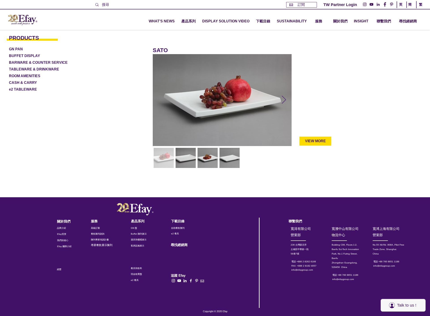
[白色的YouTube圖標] (179, 280)
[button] (189, 21)
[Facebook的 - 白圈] (385, 4)
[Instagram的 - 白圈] (364, 4)
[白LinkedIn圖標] (185, 280)
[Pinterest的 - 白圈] (391, 4)
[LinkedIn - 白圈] (378, 4)
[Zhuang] (410, 8)
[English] (401, 8)
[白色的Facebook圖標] (191, 280)
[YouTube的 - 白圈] (371, 4)
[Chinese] (419, 8)
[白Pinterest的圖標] (196, 280)
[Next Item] (283, 100)
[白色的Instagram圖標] (173, 280)
